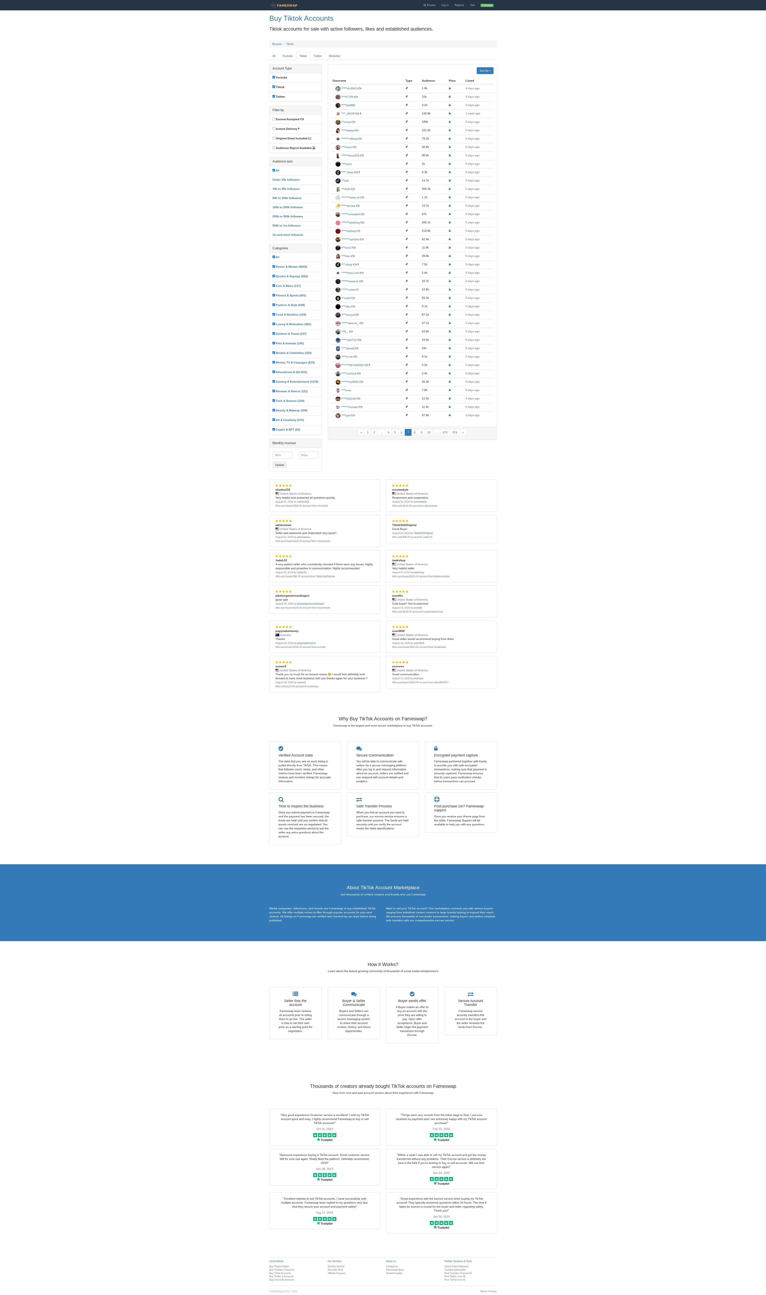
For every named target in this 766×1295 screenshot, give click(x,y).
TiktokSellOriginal (423, 533)
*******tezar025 (350, 155)
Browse (277, 44)
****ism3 (346, 247)
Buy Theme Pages (279, 1266)
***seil (344, 180)
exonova (418, 678)
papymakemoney (306, 643)
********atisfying (350, 222)
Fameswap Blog (395, 1269)
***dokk (345, 189)
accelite (418, 607)
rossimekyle (420, 501)
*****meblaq (348, 231)
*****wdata (347, 130)
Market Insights (394, 1273)
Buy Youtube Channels (281, 1269)
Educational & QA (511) (291, 372)
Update (279, 464)
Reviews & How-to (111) (292, 391)
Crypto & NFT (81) (288, 429)
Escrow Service (336, 1266)
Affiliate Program (337, 1273)
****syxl (345, 415)
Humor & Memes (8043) (291, 266)
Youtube (287, 55)
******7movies (349, 407)
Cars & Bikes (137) (288, 285)
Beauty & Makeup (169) (291, 410)
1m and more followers (287, 234)
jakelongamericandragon (310, 603)
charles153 (303, 501)
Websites (334, 55)
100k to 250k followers (287, 207)
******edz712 (349, 340)
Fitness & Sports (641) (291, 295)
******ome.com (350, 272)
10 (428, 432)
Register (459, 5)
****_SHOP (348, 113)
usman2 (301, 682)
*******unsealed (350, 214)
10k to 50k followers (286, 188)
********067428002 (352, 365)
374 (454, 432)
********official (349, 138)
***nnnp (346, 122)
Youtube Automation (455, 1269)
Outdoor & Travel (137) (291, 333)
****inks (345, 256)
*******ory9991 (350, 381)
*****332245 (348, 398)
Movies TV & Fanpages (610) (295, 362)
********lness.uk (350, 197)
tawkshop (419, 572)
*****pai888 (348, 105)
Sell (472, 5)
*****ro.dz (347, 356)
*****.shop (347, 172)
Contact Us (392, 1266)
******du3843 (349, 88)
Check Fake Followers (456, 1266)
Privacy (493, 1291)
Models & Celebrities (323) (294, 352)
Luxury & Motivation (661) (293, 324)
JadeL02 (302, 572)
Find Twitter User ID (455, 1276)
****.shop (346, 264)
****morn (346, 147)
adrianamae (303, 537)
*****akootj (347, 348)
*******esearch (349, 281)
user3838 (419, 643)
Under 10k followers (286, 179)
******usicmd (348, 373)
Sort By (484, 70)
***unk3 (345, 298)
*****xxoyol (347, 314)
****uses (346, 390)
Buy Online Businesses (281, 1279)
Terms (483, 1291)
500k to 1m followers (286, 225)
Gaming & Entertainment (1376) (297, 381)
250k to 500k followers (287, 216)
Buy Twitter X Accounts (281, 1276)
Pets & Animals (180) (290, 343)
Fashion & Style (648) (290, 305)
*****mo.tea (348, 205)
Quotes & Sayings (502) (292, 276)
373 (445, 432)
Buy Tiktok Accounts (280, 1273)
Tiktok (289, 44)
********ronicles (350, 239)
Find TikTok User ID (455, 1279)
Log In (445, 5)
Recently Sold (335, 1269)
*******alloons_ (350, 323)
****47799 (347, 96)
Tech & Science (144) (290, 400)
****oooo (346, 163)
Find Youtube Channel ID (458, 1273)
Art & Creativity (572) (290, 420)
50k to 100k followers (286, 198)
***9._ (344, 331)
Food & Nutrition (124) (291, 314)
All (273, 55)
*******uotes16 (349, 289)
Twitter (318, 55)
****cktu (345, 306)
